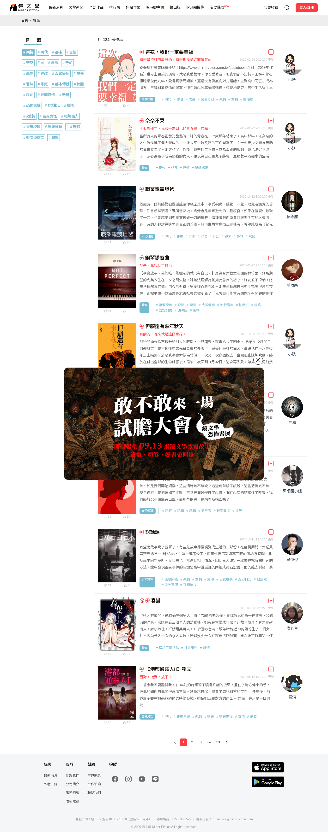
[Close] (258, 360)
